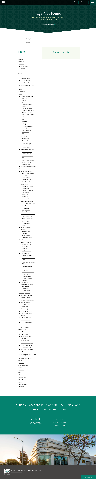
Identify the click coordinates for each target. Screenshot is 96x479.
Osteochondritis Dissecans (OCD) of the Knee (27, 104)
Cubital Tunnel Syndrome (28, 203)
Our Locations (24, 66)
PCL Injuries (25, 121)
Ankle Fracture (24, 334)
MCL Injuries (25, 124)
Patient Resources (22, 384)
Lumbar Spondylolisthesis (27, 324)
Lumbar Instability (25, 327)
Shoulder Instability (25, 253)
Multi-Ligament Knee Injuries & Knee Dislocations (27, 132)
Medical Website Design (17, 472)
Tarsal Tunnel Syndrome (27, 349)
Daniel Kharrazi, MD (25, 78)
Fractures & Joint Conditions (28, 214)
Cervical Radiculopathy (26, 295)
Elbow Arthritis (25, 221)
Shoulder (21, 240)
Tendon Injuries (24, 184)
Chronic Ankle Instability (27, 358)
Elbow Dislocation (26, 182)
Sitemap (40, 470)
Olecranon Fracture (27, 216)
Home (19, 57)
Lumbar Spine (22, 377)
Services (20, 360)
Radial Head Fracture (27, 218)
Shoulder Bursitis (26, 274)
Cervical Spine (22, 375)
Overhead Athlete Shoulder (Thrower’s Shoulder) (27, 278)
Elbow (20, 169)
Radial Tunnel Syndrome (28, 206)
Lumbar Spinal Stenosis (26, 322)
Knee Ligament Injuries (26, 116)
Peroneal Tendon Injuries (27, 343)
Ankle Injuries (22, 329)
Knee (20, 94)
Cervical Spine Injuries (24, 293)
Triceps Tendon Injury (27, 198)
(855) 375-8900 (84, 3)
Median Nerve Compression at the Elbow (26, 209)
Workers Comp (22, 379)
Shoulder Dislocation (27, 255)
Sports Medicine (23, 365)
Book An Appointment (48, 24)
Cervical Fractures (25, 297)
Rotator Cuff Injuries (26, 242)
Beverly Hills (24, 71)
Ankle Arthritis (24, 352)
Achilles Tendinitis (25, 340)
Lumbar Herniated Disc (26, 311)
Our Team (23, 75)
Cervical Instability (25, 302)
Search (28, 42)
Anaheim (23, 68)
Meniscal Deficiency (27, 147)
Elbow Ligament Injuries (26, 171)
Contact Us (21, 386)
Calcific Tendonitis (26, 251)
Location (21, 64)
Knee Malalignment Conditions (28, 166)
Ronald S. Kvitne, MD (26, 80)
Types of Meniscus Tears (28, 141)
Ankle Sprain (24, 332)
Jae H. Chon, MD (25, 83)
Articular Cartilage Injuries (27, 96)
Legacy (20, 382)
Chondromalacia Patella (28, 160)
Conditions (20, 89)
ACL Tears (24, 119)
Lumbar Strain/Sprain (26, 317)
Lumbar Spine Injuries (24, 309)
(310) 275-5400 (74, 3)
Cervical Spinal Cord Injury (27, 300)
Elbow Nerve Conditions (27, 201)
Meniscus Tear (25, 138)
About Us (20, 59)
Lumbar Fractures (25, 320)
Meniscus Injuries (25, 136)
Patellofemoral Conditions (27, 149)
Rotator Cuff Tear (26, 244)
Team (20, 73)
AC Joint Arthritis (26, 290)
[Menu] (93, 2)
